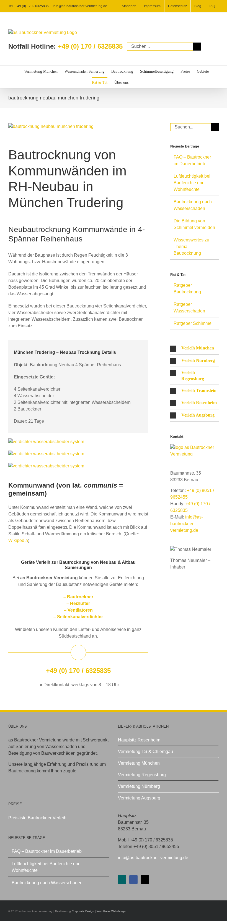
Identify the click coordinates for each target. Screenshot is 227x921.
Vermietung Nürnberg (139, 786)
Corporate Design (83, 911)
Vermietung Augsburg (139, 798)
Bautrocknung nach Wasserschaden (47, 882)
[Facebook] (133, 879)
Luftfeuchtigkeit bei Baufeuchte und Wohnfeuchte (192, 183)
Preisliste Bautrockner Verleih (37, 817)
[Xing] (122, 879)
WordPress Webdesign (111, 911)
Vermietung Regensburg (142, 774)
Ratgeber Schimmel (193, 323)
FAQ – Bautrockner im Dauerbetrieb (47, 851)
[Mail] (145, 879)
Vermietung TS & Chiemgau (145, 751)
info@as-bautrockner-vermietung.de (80, 6)
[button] (194, 348)
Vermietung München (139, 763)
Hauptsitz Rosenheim (139, 740)
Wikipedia (18, 540)
